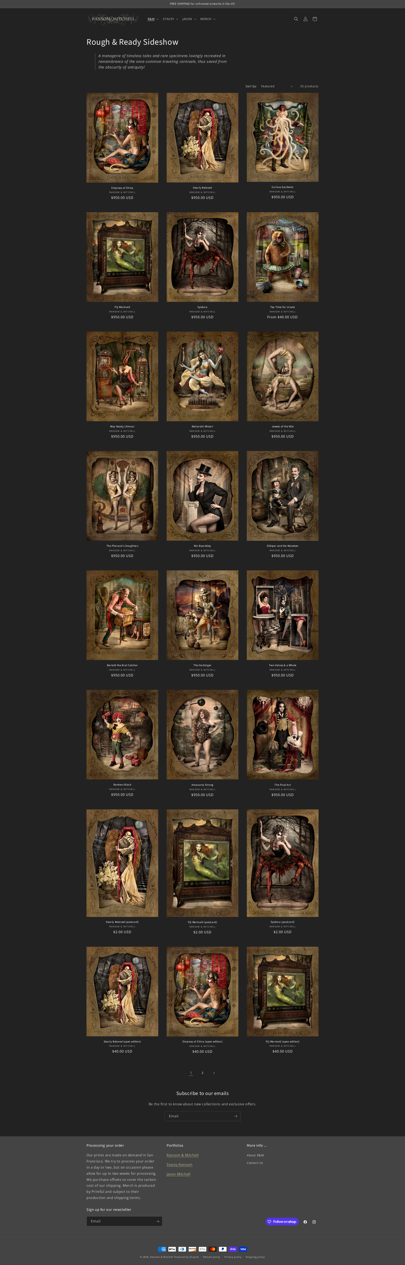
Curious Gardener (283, 187)
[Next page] (214, 1072)
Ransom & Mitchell (182, 1155)
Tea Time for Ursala (282, 307)
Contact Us (255, 1163)
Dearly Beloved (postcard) (122, 922)
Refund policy (211, 1256)
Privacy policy (233, 1256)
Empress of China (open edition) (202, 1042)
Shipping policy (255, 1256)
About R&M (255, 1155)
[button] (153, 19)
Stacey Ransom (180, 1164)
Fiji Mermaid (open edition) (283, 1042)
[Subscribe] (235, 1116)
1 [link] (191, 1073)
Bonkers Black (122, 785)
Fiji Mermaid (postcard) (202, 922)
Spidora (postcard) (282, 922)
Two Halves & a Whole (282, 665)
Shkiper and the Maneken (282, 546)
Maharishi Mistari (202, 426)
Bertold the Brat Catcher (122, 665)
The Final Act (282, 785)
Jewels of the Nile (282, 426)
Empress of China (122, 188)
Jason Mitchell (178, 1174)
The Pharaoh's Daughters (122, 546)
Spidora (202, 307)
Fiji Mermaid (122, 307)
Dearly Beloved (202, 188)
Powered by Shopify (186, 1256)
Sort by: (251, 86)
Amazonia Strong (202, 785)
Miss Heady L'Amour (122, 426)
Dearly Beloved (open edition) (122, 1042)
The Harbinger (202, 665)
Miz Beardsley (202, 546)
